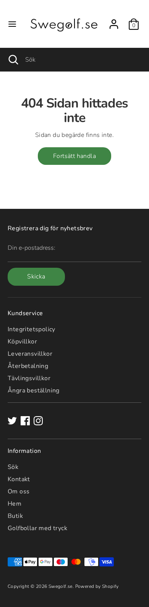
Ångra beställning (34, 390)
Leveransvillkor (30, 354)
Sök (13, 467)
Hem (14, 504)
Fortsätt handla (74, 156)
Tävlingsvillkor (29, 378)
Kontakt (19, 479)
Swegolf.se (61, 586)
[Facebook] (25, 420)
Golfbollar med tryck (37, 528)
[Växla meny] (12, 24)
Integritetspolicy (31, 329)
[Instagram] (38, 420)
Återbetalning (28, 366)
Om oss (18, 491)
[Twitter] (12, 420)
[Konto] (113, 20)
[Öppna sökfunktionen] (12, 60)
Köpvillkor (22, 341)
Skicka (36, 276)
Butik (15, 516)
